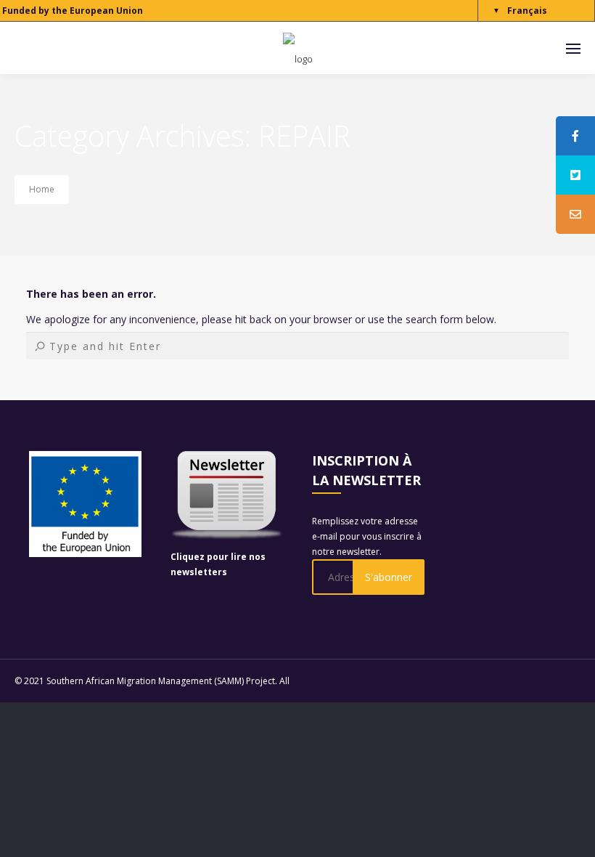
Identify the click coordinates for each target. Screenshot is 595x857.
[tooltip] (575, 135)
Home (41, 189)
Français (527, 10)
